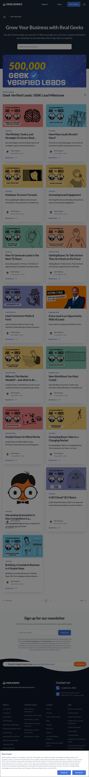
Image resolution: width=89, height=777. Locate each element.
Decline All (79, 772)
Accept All (64, 772)
